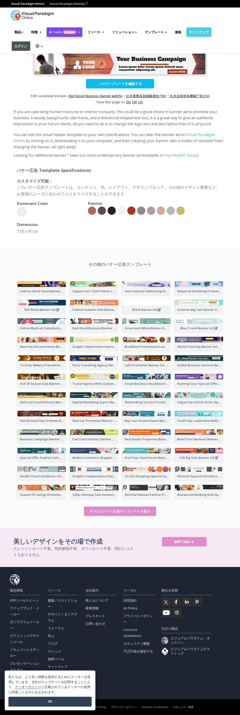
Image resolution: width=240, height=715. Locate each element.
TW (134, 102)
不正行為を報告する (138, 651)
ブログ (53, 643)
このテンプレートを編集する (120, 83)
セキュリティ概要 (137, 643)
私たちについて (97, 600)
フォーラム (56, 628)
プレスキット (95, 616)
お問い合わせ (95, 623)
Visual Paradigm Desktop (67, 3)
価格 (178, 32)
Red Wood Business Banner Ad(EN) (95, 96)
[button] (36, 32)
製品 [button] (18, 32)
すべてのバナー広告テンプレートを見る (120, 511)
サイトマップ (58, 666)
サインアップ (198, 32)
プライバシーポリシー (124, 707)
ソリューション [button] (123, 32)
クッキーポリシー (28, 687)
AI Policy (131, 608)
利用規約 (130, 600)
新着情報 (92, 608)
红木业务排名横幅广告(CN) (190, 96)
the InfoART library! (181, 155)
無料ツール (56, 659)
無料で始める (184, 541)
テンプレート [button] (154, 32)
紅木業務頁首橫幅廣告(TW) (146, 96)
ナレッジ (54, 651)
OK (50, 701)
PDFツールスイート (24, 600)
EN (128, 102)
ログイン (21, 46)
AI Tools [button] (62, 32)
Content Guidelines (154, 707)
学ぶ (51, 635)
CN (140, 102)
